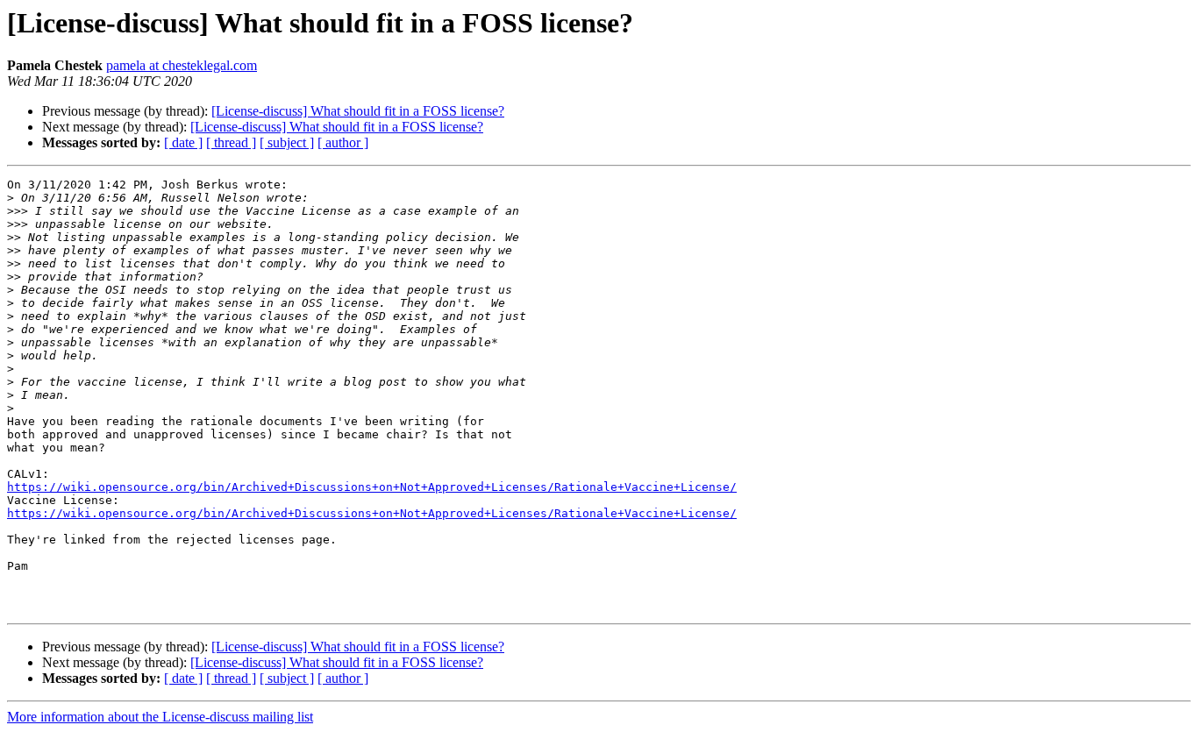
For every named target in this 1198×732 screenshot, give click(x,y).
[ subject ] (287, 142)
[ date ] (183, 142)
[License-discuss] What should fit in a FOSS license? (357, 110)
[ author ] (342, 142)
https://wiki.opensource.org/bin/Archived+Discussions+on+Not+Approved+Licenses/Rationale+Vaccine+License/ (372, 487)
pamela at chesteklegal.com (181, 65)
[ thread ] (231, 142)
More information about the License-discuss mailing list (160, 716)
